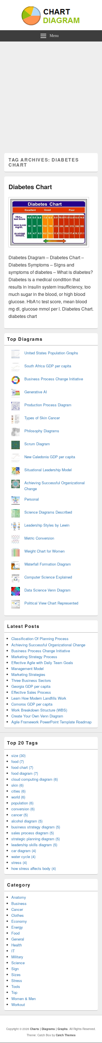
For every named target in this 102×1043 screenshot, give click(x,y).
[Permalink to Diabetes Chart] (48, 250)
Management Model (27, 668)
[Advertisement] (51, 95)
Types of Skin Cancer (42, 417)
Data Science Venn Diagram (47, 590)
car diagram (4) (23, 850)
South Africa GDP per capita (47, 365)
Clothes (17, 915)
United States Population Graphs (51, 352)
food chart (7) (22, 767)
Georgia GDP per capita (30, 686)
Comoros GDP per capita (31, 704)
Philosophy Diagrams (41, 430)
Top (14, 992)
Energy (17, 927)
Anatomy (18, 897)
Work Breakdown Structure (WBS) (39, 710)
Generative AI (35, 391)
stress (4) (19, 862)
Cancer (17, 909)
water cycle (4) (23, 856)
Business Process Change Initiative (53, 378)
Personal (31, 499)
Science (18, 962)
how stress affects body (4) (33, 868)
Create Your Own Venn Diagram (37, 716)
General (17, 939)
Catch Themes (66, 1035)
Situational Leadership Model (48, 469)
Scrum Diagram (37, 443)
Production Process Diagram (47, 404)
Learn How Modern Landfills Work (38, 698)
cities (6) (18, 791)
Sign (15, 968)
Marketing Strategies (28, 674)
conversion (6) (23, 808)
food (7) (17, 761)
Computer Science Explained (48, 577)
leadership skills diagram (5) (34, 844)
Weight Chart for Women (44, 551)
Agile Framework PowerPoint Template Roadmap (51, 722)
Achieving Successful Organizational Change (48, 644)
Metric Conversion (39, 538)
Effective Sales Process (31, 692)
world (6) (18, 797)
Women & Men (23, 998)
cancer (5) (19, 814)
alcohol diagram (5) (26, 821)
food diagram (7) (24, 773)
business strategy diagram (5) (35, 827)
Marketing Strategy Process (34, 656)
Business (19, 903)
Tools (15, 986)
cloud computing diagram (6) (34, 779)
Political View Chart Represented (51, 603)
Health (16, 945)
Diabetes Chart (30, 186)
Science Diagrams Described (48, 512)
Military (17, 956)
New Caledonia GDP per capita (49, 456)
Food (15, 933)
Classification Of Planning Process (40, 638)
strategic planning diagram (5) (35, 838)
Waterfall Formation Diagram (47, 564)
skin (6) (17, 785)
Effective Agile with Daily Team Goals (42, 662)
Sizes (16, 974)
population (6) (22, 803)
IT (13, 950)
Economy (19, 921)
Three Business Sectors (31, 680)
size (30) (18, 755)
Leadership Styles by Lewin (46, 525)
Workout (18, 1004)
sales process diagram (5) (32, 832)
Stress (16, 980)
